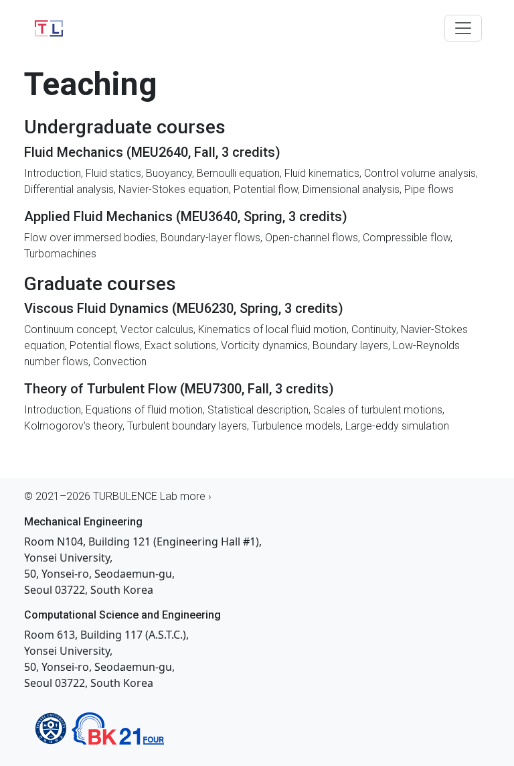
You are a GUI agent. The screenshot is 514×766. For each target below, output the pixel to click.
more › (195, 496)
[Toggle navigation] (463, 28)
